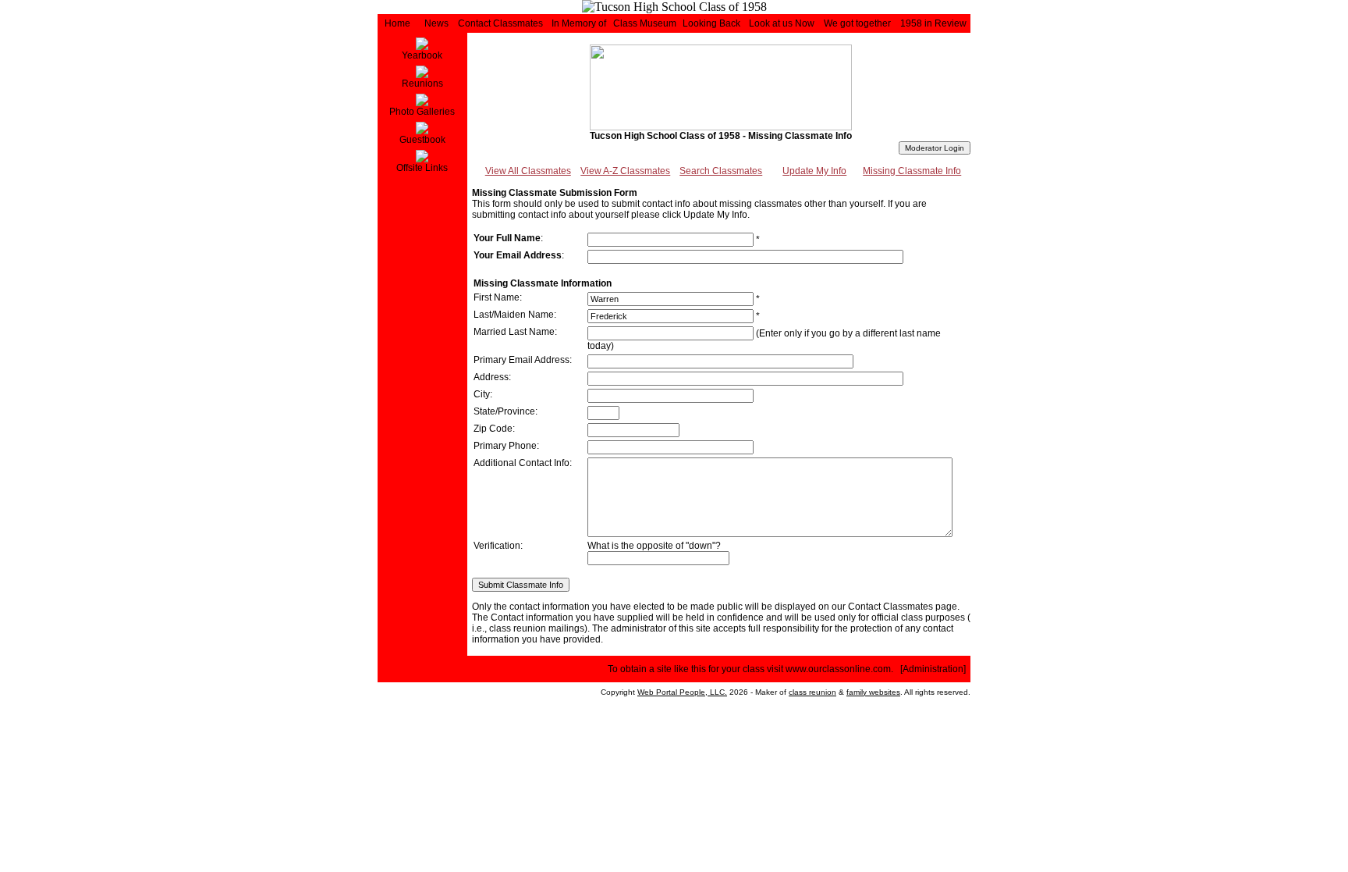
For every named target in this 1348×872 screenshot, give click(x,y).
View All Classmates (528, 171)
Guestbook (422, 139)
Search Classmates (720, 171)
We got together (857, 23)
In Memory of (579, 23)
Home (397, 23)
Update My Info (814, 171)
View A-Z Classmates (625, 171)
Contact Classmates (500, 23)
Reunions (422, 83)
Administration (933, 669)
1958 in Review (933, 23)
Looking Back (711, 23)
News (436, 23)
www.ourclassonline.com (838, 669)
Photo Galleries (422, 111)
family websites (873, 692)
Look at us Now (781, 23)
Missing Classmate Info (912, 171)
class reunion (812, 692)
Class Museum (644, 23)
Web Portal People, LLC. (682, 692)
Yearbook (422, 55)
